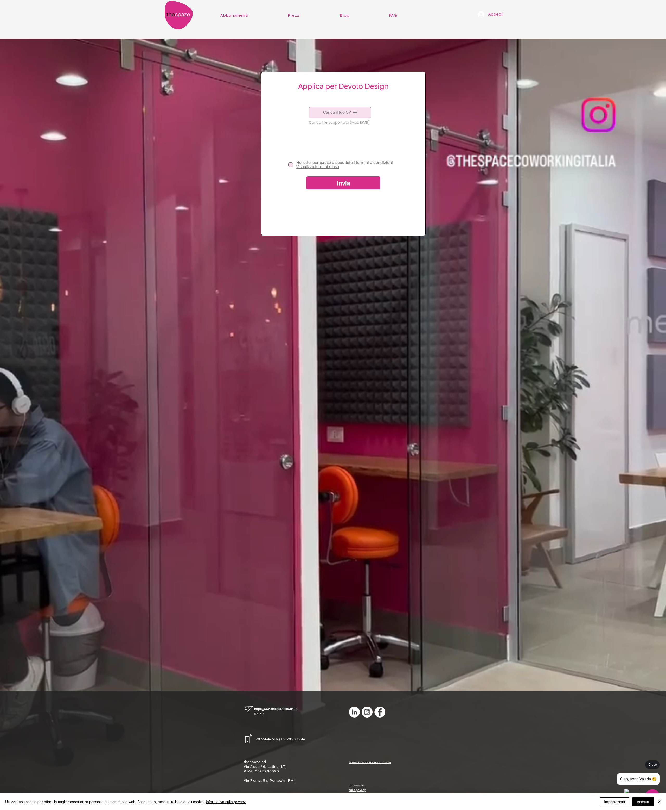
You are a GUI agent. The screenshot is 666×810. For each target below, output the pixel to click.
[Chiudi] (660, 801)
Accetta (643, 801)
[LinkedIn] (354, 712)
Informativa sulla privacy (226, 801)
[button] (340, 112)
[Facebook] (379, 712)
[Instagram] (367, 712)
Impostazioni (614, 801)
